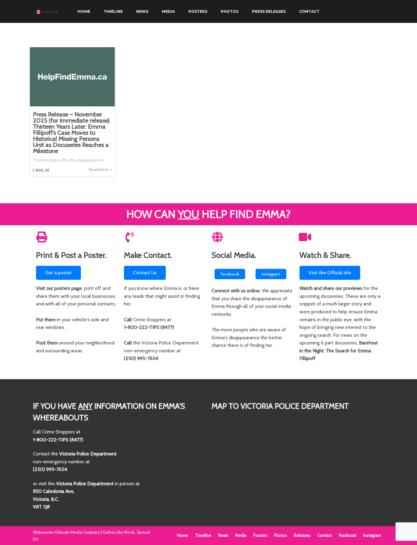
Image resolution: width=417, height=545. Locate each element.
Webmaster (44, 532)
